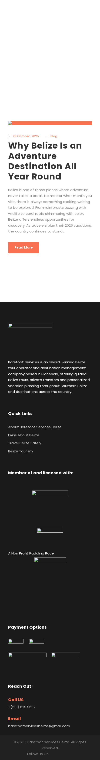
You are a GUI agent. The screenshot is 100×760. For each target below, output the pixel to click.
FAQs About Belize (23, 435)
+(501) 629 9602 (21, 706)
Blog (53, 136)
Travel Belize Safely (24, 443)
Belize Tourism (20, 451)
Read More (23, 247)
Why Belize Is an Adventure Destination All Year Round (45, 161)
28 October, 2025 (26, 136)
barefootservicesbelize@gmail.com (39, 725)
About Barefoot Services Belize (35, 427)
